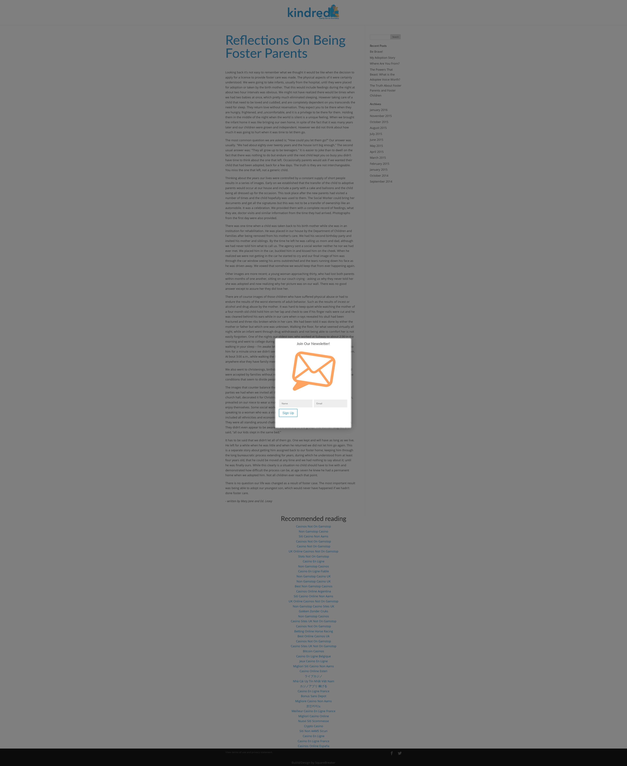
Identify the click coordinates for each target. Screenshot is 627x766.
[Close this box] (351, 338)
